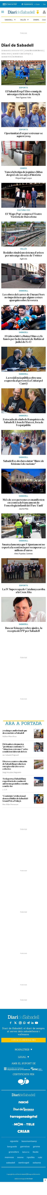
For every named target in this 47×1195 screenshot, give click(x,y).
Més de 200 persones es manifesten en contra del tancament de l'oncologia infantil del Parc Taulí (23, 502)
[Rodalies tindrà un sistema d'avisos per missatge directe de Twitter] (23, 234)
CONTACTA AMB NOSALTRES (23, 1040)
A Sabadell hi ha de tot (12, 51)
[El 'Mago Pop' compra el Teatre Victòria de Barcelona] (23, 195)
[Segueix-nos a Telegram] (28, 1023)
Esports (23, 87)
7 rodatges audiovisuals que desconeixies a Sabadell (14, 732)
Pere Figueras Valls (23, 97)
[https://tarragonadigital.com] (23, 1117)
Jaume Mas (23, 508)
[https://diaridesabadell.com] (23, 1095)
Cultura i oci (23, 210)
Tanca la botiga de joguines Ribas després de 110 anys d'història (23, 173)
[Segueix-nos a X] (15, 1023)
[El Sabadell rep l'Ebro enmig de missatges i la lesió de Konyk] (23, 72)
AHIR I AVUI (6, 54)
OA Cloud (29, 1178)
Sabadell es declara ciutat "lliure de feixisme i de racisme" (23, 462)
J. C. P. (4, 789)
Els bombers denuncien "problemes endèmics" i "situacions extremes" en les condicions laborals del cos (15, 748)
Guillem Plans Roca (9, 736)
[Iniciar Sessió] (44, 12)
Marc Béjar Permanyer (10, 804)
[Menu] (2, 12)
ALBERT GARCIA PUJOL (21, 54)
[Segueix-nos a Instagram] (20, 1023)
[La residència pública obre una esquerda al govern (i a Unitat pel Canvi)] (23, 359)
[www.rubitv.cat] (40, 1157)
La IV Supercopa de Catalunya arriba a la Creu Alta (23, 591)
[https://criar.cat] (23, 1132)
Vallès (24, 19)
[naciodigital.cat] (29, 1141)
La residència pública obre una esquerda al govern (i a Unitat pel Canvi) (23, 380)
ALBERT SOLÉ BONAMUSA (12, 57)
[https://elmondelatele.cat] (23, 1124)
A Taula (37, 4)
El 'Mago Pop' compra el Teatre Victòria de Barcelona (23, 215)
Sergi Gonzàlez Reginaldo (11, 772)
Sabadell (10, 19)
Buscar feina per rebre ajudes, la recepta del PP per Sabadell (23, 629)
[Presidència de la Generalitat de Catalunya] (17, 1068)
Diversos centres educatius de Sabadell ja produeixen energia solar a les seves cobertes (14, 765)
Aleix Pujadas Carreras (23, 553)
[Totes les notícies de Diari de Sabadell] (23, 12)
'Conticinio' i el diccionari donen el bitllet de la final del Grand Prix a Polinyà (15, 798)
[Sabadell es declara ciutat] (23, 442)
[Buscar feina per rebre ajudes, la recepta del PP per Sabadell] (23, 609)
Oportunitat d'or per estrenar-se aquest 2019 (23, 135)
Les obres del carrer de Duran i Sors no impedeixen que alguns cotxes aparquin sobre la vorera (23, 297)
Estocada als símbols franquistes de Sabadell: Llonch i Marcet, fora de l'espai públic (23, 422)
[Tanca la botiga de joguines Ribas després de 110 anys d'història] (23, 153)
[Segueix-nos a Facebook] (11, 1023)
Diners (36, 19)
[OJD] (23, 1081)
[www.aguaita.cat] (14, 1141)
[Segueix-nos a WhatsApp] (24, 1023)
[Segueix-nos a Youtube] (36, 1023)
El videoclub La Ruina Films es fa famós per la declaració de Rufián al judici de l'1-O (23, 339)
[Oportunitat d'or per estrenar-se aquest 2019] (23, 114)
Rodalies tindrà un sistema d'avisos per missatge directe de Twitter (23, 254)
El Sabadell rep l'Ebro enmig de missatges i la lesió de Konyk (23, 93)
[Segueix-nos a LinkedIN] (32, 1023)
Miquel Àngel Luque (24, 178)
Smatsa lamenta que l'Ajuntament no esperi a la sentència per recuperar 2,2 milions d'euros (23, 547)
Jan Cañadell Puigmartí (10, 755)
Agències (23, 258)
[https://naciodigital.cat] (23, 1102)
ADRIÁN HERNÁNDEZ (34, 51)
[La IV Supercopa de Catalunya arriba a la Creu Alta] (23, 570)
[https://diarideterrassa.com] (23, 1110)
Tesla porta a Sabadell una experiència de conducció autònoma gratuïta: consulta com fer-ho (15, 782)
